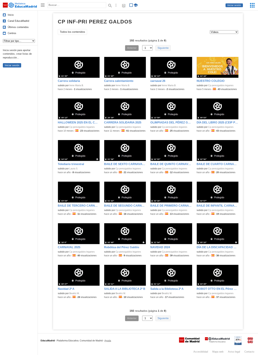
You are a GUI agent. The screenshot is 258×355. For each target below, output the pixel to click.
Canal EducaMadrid (18, 20)
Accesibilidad (200, 351)
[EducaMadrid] (217, 341)
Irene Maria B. (76, 85)
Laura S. (73, 168)
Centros (12, 33)
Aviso (234, 351)
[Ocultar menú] (43, 5)
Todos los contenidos (72, 31)
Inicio (11, 14)
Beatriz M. (74, 293)
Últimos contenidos (18, 27)
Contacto (249, 351)
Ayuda (107, 340)
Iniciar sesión (234, 5)
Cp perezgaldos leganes (220, 85)
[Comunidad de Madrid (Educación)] (189, 342)
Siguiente (163, 48)
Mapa (217, 351)
